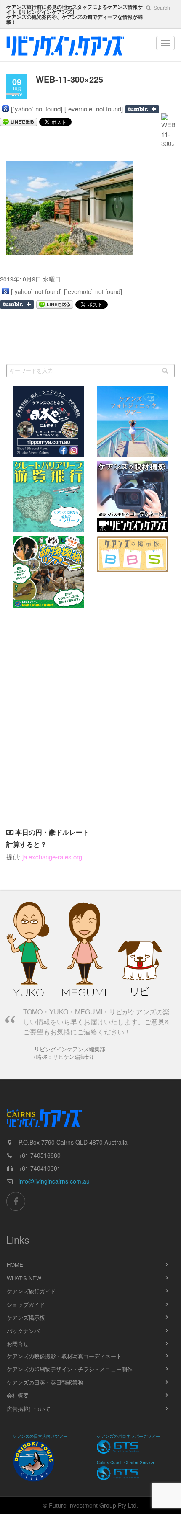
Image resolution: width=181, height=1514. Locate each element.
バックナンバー (26, 1331)
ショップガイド (26, 1304)
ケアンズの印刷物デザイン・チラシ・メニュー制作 (70, 1369)
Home (15, 1265)
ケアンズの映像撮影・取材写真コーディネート (64, 1356)
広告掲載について (29, 1409)
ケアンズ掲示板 (26, 1317)
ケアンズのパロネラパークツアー (128, 1436)
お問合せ (18, 1344)
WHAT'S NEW (24, 1278)
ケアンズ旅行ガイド (31, 1291)
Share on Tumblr (142, 109)
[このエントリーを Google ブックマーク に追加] (5, 108)
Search (161, 7)
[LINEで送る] (54, 304)
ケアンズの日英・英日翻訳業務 (45, 1382)
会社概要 (18, 1395)
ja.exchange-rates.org (52, 856)
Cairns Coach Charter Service (125, 1462)
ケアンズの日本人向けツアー (40, 1436)
